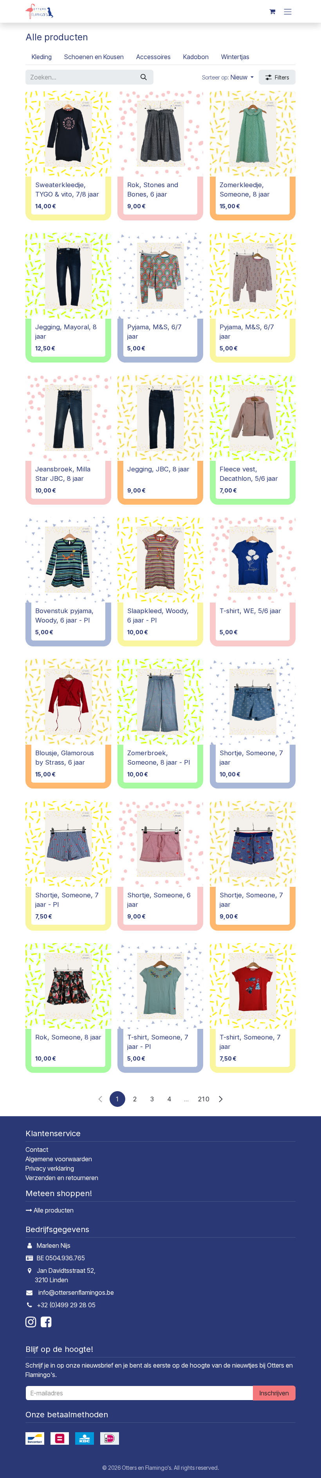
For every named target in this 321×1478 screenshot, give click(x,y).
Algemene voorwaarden (58, 1159)
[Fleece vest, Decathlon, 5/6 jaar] (253, 418)
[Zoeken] (143, 77)
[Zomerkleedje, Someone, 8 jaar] (253, 134)
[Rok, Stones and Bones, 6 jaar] (160, 134)
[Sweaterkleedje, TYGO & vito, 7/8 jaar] (68, 134)
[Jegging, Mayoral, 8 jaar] (68, 276)
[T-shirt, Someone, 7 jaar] (253, 986)
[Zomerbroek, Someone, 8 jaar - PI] (160, 702)
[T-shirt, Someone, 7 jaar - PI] (160, 986)
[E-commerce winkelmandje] (272, 11)
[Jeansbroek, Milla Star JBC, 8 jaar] (68, 418)
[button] (227, 77)
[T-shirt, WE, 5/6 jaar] (253, 560)
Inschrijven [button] (274, 1393)
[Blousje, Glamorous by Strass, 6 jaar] (68, 702)
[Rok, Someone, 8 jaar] (68, 986)
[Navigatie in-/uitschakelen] (288, 11)
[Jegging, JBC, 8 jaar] (160, 418)
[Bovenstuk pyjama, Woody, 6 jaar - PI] (68, 560)
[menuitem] (41, 57)
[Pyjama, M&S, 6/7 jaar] (160, 276)
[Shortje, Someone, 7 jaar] (253, 702)
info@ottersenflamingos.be (76, 1292)
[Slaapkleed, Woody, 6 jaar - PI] (160, 560)
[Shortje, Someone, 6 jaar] (160, 844)
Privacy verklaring (49, 1168)
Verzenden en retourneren (61, 1178)
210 (203, 1099)
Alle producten (53, 1210)
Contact (36, 1149)
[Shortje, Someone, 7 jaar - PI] (68, 844)
